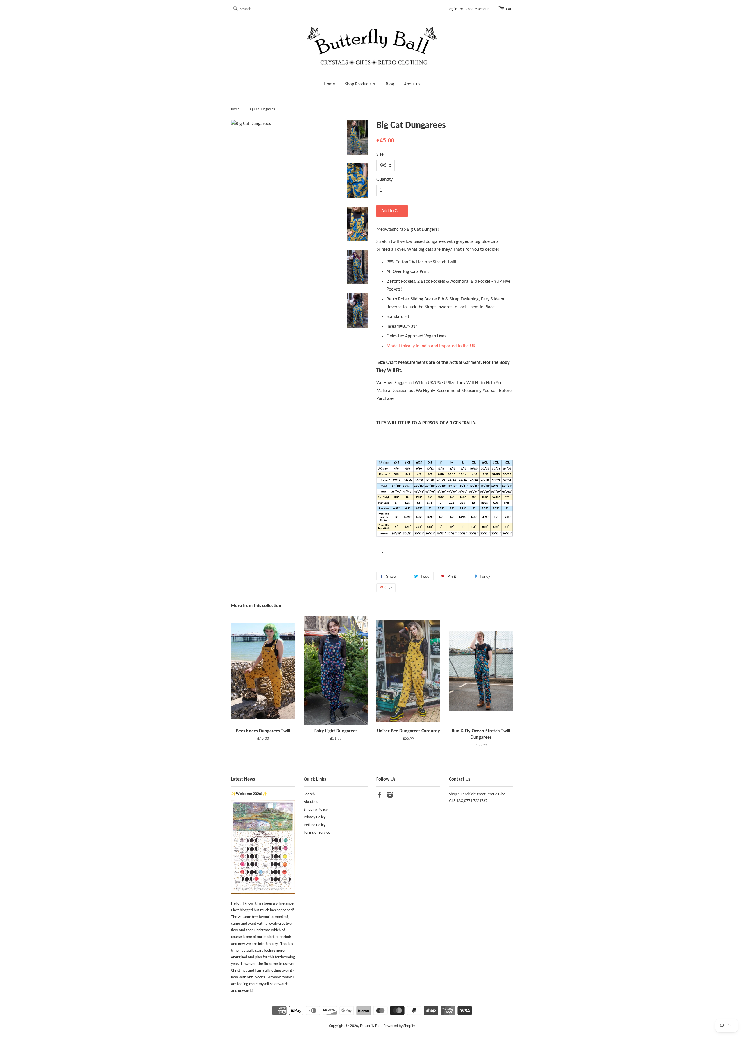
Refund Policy (315, 825)
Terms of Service (317, 833)
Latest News (243, 779)
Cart (509, 9)
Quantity (384, 179)
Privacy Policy (315, 817)
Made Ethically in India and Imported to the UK (431, 346)
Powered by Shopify (399, 1026)
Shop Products (359, 84)
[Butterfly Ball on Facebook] (379, 796)
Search (309, 794)
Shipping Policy (316, 810)
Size (380, 154)
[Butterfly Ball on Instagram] (390, 796)
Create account (478, 9)
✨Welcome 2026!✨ (249, 794)
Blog (390, 84)
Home (329, 84)
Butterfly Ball (370, 1026)
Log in (452, 9)
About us (412, 84)
